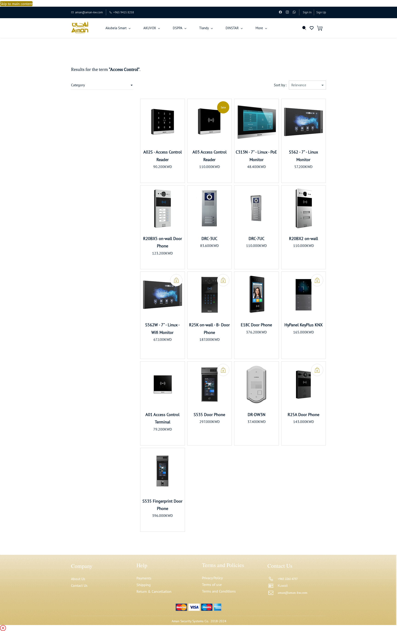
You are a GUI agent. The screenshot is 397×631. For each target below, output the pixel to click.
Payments (143, 578)
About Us (78, 578)
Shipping (143, 584)
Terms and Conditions (219, 591)
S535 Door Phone (209, 414)
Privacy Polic (211, 578)
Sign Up (321, 12)
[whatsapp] (294, 12)
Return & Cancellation (153, 591)
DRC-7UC (256, 238)
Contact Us (79, 585)
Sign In (307, 12)
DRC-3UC (209, 238)
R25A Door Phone (303, 414)
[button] (313, 28)
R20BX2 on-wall (303, 238)
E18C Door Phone (256, 324)
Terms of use (212, 584)
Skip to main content (16, 3)
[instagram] (287, 12)
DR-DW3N (256, 414)
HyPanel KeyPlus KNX (303, 324)
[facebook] (280, 12)
